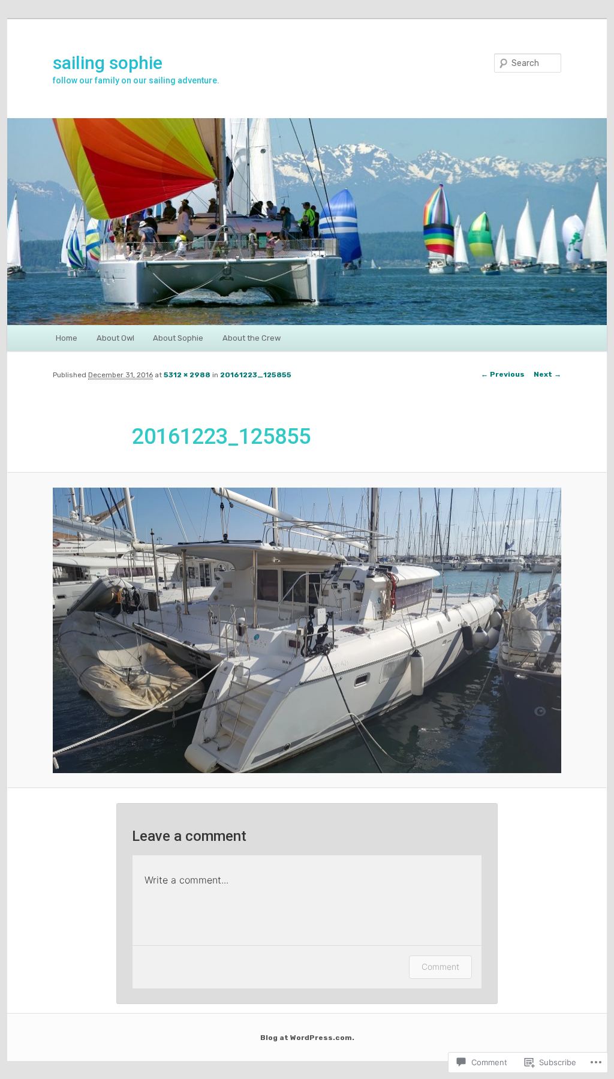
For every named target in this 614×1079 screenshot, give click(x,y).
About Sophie (178, 337)
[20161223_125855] (307, 631)
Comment (440, 966)
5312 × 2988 (187, 375)
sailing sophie (107, 62)
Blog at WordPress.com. (307, 1037)
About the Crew (251, 337)
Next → (547, 374)
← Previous (503, 374)
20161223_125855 (255, 375)
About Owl (115, 337)
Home (66, 337)
